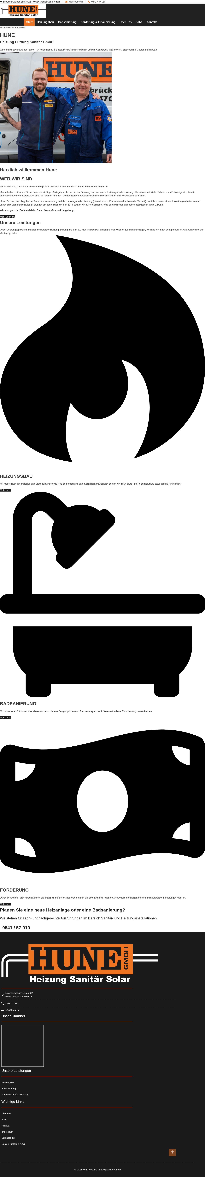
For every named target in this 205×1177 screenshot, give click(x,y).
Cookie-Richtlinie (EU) (13, 1144)
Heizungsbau (45, 22)
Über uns (126, 22)
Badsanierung (67, 22)
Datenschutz (8, 1138)
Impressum (7, 1132)
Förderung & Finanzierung (98, 22)
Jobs (139, 22)
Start (29, 22)
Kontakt (151, 22)
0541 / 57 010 (16, 927)
